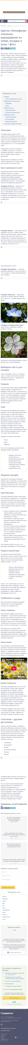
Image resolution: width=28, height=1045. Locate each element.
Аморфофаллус (6, 910)
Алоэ (3, 905)
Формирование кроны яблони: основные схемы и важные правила (14, 977)
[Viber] (8, 48)
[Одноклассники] (4, 48)
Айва (3, 903)
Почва (7, 105)
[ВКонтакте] (2, 48)
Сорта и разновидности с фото (13, 99)
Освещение (8, 103)
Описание (6, 96)
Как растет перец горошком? (13, 981)
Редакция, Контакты (5, 1030)
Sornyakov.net (10, 1016)
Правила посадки (8, 108)
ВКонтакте (1, 1024)
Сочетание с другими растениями (13, 123)
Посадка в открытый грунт (12, 112)
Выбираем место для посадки (12, 101)
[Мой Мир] (6, 48)
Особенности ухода (9, 114)
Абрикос (4, 896)
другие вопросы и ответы (16, 989)
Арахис (4, 919)
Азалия (4, 901)
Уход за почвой (9, 119)
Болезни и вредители (11, 121)
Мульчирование (9, 983)
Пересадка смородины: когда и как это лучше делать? (14, 973)
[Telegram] (15, 48)
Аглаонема (4, 898)
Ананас (4, 912)
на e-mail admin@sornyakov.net (9, 1021)
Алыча (3, 907)
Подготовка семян (10, 110)
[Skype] (13, 48)
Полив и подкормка (10, 117)
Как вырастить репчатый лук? (13, 986)
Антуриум (4, 914)
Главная (4, 25)
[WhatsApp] (10, 48)
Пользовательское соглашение (8, 1028)
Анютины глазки (6, 916)
